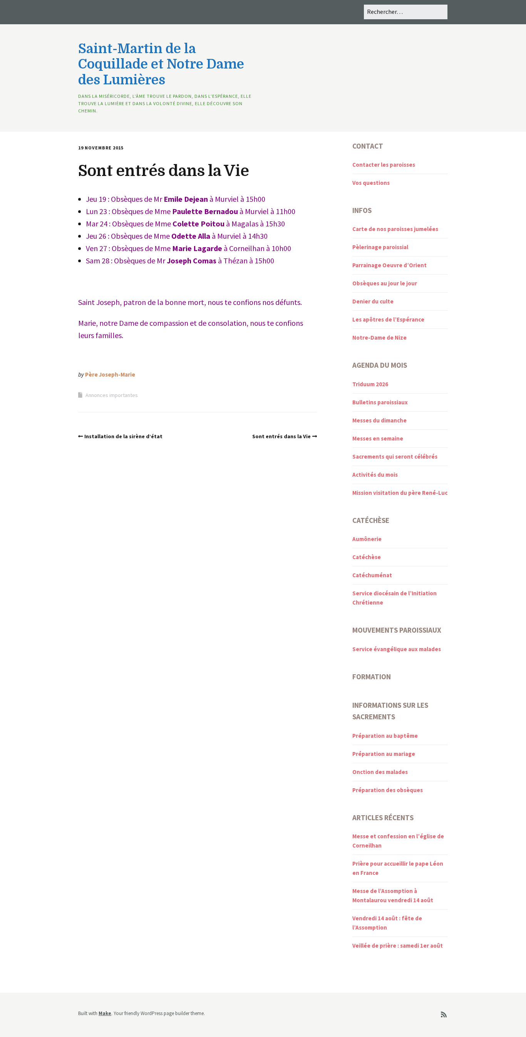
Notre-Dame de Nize (379, 337)
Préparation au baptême (385, 735)
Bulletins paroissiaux (380, 402)
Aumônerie (367, 539)
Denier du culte (373, 301)
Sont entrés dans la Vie (281, 436)
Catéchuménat (372, 575)
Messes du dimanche (379, 420)
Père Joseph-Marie (110, 374)
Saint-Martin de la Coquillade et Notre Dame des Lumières (161, 64)
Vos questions (371, 182)
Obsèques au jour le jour (384, 283)
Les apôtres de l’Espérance (388, 319)
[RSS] (444, 1015)
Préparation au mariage (383, 753)
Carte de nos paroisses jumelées (395, 229)
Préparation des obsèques (387, 790)
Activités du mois (375, 474)
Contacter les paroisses (383, 164)
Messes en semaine (377, 438)
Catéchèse (366, 557)
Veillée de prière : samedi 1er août (397, 945)
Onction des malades (380, 772)
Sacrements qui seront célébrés (394, 456)
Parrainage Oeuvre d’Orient (389, 265)
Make (105, 1013)
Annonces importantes (111, 395)
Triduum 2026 (370, 384)
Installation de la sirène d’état (123, 436)
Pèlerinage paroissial (380, 247)
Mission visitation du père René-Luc (399, 492)
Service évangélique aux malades (396, 649)
